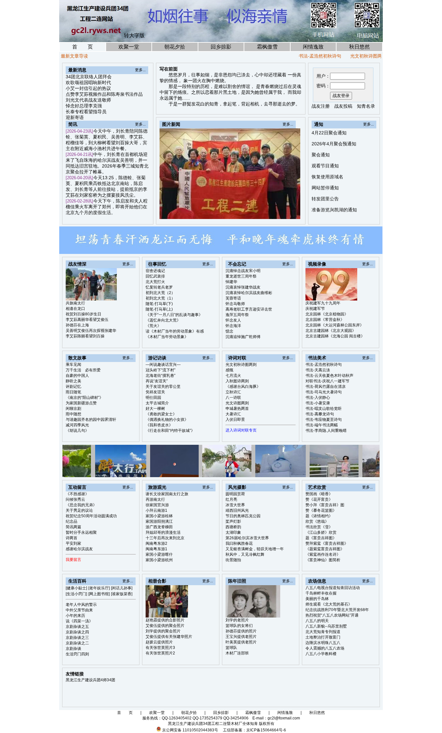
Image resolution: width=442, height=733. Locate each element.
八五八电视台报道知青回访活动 (332, 587)
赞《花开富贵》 (319, 499)
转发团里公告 (325, 182)
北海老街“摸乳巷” (160, 375)
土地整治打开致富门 (322, 637)
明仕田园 (153, 397)
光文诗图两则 (237, 403)
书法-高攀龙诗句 (319, 414)
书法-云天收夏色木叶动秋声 (329, 375)
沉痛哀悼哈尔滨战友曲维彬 (249, 292)
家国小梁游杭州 (159, 560)
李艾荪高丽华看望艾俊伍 (87, 319)
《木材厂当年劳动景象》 (167, 336)
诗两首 (71, 538)
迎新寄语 (75, 117)
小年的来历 (75, 615)
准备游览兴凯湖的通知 (334, 193)
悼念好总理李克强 (84, 105)
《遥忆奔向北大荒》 (163, 320)
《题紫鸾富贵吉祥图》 (324, 549)
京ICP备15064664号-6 (266, 730)
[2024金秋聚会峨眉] (281, 212)
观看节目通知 (325, 149)
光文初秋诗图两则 (352, 56)
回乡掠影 (221, 46)
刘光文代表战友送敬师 (88, 100)
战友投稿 (343, 106)
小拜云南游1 (156, 510)
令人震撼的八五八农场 (324, 648)
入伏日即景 (235, 419)
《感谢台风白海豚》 (243, 386)
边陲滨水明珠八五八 (322, 642)
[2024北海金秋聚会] (288, 212)
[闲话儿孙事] (121, 588)
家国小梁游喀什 (159, 554)
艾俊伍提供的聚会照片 (165, 625)
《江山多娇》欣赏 (321, 532)
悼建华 (231, 281)
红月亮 (231, 499)
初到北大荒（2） (160, 292)
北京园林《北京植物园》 (326, 314)
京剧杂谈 (73, 648)
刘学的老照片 (237, 620)
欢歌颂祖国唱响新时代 (88, 82)
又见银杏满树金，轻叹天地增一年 (255, 549)
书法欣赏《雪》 (319, 527)
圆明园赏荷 (235, 494)
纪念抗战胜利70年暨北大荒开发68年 (337, 609)
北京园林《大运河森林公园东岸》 (334, 325)
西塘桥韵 (233, 527)
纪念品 (71, 521)
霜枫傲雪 (267, 46)
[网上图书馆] (99, 594)
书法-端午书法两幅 (321, 425)
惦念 (229, 331)
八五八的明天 (317, 620)
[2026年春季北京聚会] (258, 212)
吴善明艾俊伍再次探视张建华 (91, 330)
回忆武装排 (155, 276)
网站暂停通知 (325, 171)
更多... (140, 70)
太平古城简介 (157, 403)
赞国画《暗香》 (319, 494)
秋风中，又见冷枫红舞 (245, 554)
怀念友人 (233, 320)
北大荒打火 (155, 281)
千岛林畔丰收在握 (321, 593)
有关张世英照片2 (160, 653)
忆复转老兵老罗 (159, 287)
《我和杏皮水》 (159, 425)
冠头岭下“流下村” (160, 370)
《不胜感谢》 (77, 494)
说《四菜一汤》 (79, 621)
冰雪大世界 (235, 505)
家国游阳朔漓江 (159, 521)
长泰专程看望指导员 (86, 111)
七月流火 (233, 375)
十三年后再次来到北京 (165, 538)
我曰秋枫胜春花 (239, 543)
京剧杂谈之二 (77, 643)
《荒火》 (153, 325)
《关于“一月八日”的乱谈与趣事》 (174, 314)
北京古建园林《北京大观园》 (330, 330)
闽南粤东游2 (156, 543)
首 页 (82, 46)
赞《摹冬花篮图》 (321, 510)
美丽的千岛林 (317, 598)
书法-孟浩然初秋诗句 (303, 56)
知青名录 (366, 106)
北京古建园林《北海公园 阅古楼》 (335, 336)
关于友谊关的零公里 (163, 386)
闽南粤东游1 (156, 549)
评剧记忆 (73, 386)
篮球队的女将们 (239, 625)
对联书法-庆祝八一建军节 (327, 381)
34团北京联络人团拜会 (89, 76)
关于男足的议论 (79, 510)
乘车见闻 (73, 364)
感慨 (229, 370)
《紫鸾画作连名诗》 (322, 554)
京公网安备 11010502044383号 (190, 730)
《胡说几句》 (77, 430)
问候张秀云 (75, 499)
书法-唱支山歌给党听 (323, 408)
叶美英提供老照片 (241, 642)
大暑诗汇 (233, 414)
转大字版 (134, 35)
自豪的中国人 (77, 375)
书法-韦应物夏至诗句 (323, 419)
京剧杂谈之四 (77, 632)
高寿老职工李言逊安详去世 (249, 309)
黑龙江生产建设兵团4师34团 (90, 680)
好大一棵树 (155, 408)
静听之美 (73, 381)
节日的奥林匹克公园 (243, 516)
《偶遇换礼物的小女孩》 (167, 419)
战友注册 (321, 106)
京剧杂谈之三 (77, 637)
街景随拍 (233, 560)
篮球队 (231, 647)
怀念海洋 (233, 325)
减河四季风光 (77, 425)
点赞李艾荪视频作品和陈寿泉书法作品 (104, 94)
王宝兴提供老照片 (241, 636)
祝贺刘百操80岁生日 (83, 314)
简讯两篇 (73, 527)
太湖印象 (233, 532)
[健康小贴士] (76, 588)
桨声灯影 (233, 521)
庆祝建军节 (315, 308)
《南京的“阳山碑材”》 (84, 397)
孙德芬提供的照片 (241, 631)
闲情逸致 (313, 46)
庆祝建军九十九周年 (322, 303)
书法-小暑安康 (317, 403)
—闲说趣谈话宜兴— (163, 364)
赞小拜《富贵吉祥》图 (324, 505)
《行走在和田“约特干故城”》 (170, 430)
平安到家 (73, 543)
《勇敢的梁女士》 (161, 414)
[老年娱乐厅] (99, 588)
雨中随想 (73, 414)
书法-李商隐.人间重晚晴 (326, 430)
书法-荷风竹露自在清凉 (325, 386)
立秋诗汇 (233, 392)
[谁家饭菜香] (121, 594)
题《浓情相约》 (319, 516)
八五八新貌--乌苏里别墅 (326, 626)
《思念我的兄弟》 (81, 505)
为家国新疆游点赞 (81, 403)
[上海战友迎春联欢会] (266, 212)
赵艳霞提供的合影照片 (165, 620)
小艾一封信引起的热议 (88, 88)
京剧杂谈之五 (77, 626)
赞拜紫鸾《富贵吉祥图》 (326, 543)
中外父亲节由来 (79, 610)
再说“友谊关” (157, 381)
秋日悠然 (359, 46)
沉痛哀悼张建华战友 (243, 287)
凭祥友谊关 (155, 392)
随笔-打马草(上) (159, 309)
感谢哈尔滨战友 (79, 549)
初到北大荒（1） (160, 298)
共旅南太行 (75, 303)
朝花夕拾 (174, 46)
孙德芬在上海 (77, 325)
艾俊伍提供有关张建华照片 (169, 636)
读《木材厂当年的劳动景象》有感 (175, 331)
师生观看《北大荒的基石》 (328, 604)
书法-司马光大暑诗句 (323, 392)
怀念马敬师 (235, 303)
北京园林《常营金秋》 (324, 319)
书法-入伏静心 (317, 397)
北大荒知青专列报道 (322, 631)
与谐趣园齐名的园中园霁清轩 (91, 419)
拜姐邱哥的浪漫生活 (163, 532)
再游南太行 (155, 499)
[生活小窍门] (76, 594)
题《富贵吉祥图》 (321, 538)
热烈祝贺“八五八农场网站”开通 (332, 615)
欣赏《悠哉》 (317, 521)
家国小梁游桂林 (159, 516)
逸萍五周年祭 (237, 314)
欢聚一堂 (128, 46)
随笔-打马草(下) (159, 303)
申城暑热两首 (237, 408)
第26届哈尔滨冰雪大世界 (247, 538)
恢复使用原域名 (327, 160)
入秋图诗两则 (237, 381)
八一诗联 (233, 397)
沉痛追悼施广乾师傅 (243, 336)
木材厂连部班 (237, 653)
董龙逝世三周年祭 (241, 276)
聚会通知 (321, 138)
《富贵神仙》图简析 (322, 560)
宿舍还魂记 (155, 270)
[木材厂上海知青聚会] (296, 212)
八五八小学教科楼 (321, 653)
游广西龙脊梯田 (159, 527)
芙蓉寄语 (233, 298)
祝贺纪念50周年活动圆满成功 (91, 516)
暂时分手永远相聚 (81, 532)
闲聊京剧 (73, 408)
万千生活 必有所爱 (83, 370)
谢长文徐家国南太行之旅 (167, 494)
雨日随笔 (73, 392)
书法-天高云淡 (317, 370)
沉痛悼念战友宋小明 (243, 270)
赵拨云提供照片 (159, 642)
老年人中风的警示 (81, 604)
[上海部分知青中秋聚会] (273, 212)
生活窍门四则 (77, 654)
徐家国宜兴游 (157, 505)
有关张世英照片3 (160, 647)
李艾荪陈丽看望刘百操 (85, 336)
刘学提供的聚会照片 (163, 631)
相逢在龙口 (75, 308)
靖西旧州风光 (237, 510)
